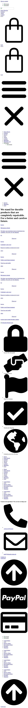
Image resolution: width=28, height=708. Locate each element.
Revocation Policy (8, 486)
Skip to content (4, 1)
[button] (14, 103)
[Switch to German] (6, 4)
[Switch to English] (6, 5)
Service (5, 134)
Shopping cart (7, 141)
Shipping (6, 488)
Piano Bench (7, 132)
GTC (5, 483)
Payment (6, 487)
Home (5, 456)
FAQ (5, 136)
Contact (6, 139)
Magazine (6, 140)
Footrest (6, 133)
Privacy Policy (7, 484)
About (5, 137)
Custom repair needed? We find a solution (10, 319)
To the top (3, 558)
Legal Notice (7, 481)
